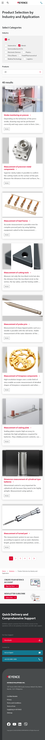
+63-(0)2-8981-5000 (10, 659)
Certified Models (12, 696)
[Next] (34, 558)
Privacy (9, 700)
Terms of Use (11, 706)
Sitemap (9, 713)
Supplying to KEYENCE (14, 709)
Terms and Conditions (14, 703)
